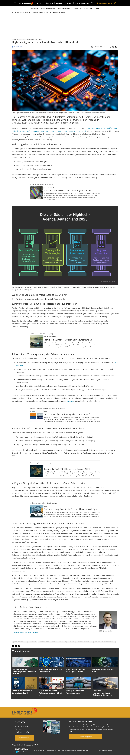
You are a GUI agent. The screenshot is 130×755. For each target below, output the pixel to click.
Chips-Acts (70, 401)
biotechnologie (44, 642)
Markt (97, 8)
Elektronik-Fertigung (64, 8)
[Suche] (92, 3)
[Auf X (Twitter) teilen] (113, 46)
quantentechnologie (20, 642)
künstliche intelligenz (58, 642)
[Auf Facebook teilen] (111, 46)
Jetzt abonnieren (24, 738)
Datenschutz (40, 750)
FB (38, 744)
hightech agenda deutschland (105, 642)
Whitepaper (68, 3)
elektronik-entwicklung (85, 642)
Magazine (59, 3)
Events (39, 3)
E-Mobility (76, 8)
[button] (15, 686)
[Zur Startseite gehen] (26, 3)
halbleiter (71, 642)
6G (36, 137)
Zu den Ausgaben (85, 736)
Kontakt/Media (81, 750)
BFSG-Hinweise (56, 750)
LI (35, 744)
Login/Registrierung (105, 3)
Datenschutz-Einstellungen (68, 750)
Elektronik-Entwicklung (48, 8)
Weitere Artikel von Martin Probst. (25, 632)
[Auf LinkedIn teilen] (116, 46)
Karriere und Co (88, 8)
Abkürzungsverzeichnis (82, 3)
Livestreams (49, 3)
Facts (87, 750)
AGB (35, 750)
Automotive (34, 8)
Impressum (48, 750)
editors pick (33, 642)
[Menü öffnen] (15, 3)
